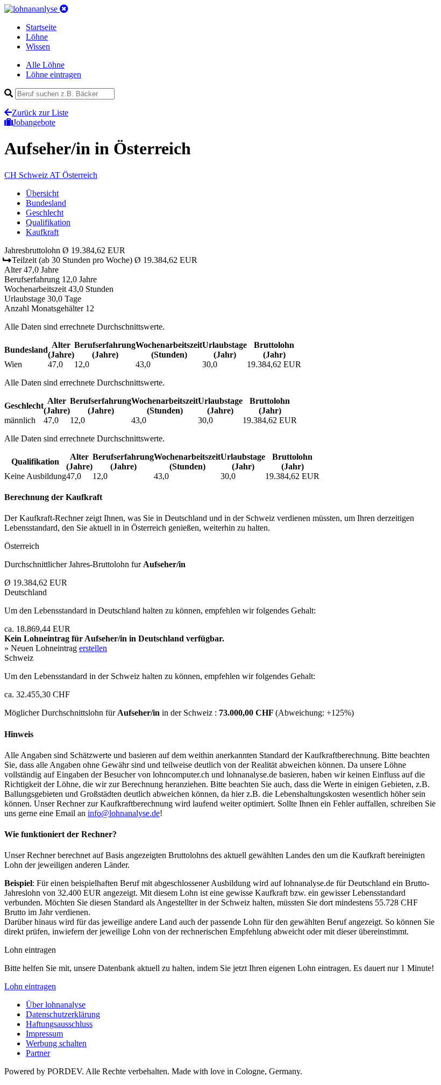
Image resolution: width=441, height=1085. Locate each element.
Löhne (37, 36)
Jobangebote (34, 122)
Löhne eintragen (53, 74)
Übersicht (42, 193)
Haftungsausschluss (59, 1024)
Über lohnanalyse (56, 1004)
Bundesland (46, 203)
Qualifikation (48, 222)
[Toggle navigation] (64, 8)
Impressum (44, 1033)
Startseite (41, 27)
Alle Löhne (45, 64)
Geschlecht (44, 212)
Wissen (38, 46)
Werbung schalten (56, 1043)
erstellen (93, 648)
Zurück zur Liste (40, 112)
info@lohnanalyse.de (124, 813)
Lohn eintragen (30, 986)
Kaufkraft (42, 232)
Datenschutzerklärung (63, 1014)
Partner (38, 1053)
